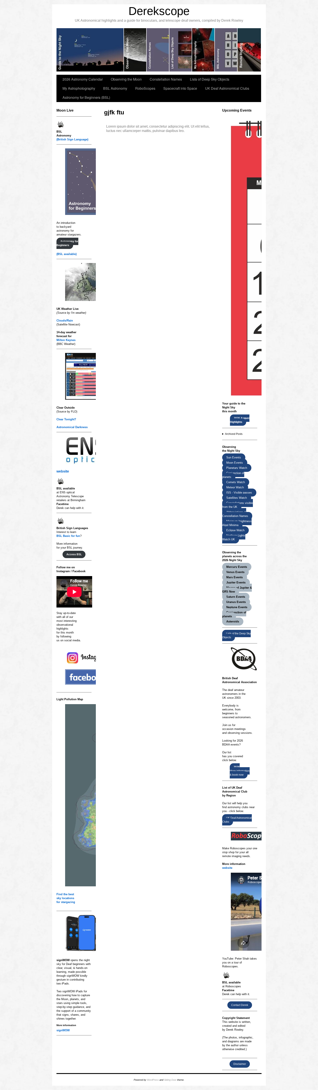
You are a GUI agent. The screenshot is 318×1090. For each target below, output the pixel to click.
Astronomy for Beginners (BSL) (86, 97)
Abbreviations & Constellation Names (235, 514)
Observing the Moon (126, 79)
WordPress (153, 1080)
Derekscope (159, 11)
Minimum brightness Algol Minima (237, 523)
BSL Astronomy (115, 88)
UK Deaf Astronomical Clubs (227, 88)
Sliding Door (170, 1080)
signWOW (63, 1030)
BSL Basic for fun (68, 536)
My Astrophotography (79, 88)
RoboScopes (145, 88)
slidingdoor (90, 49)
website (62, 471)
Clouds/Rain (64, 320)
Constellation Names (166, 79)
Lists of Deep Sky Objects (209, 79)
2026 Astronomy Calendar (83, 79)
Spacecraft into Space (180, 88)
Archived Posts (234, 433)
